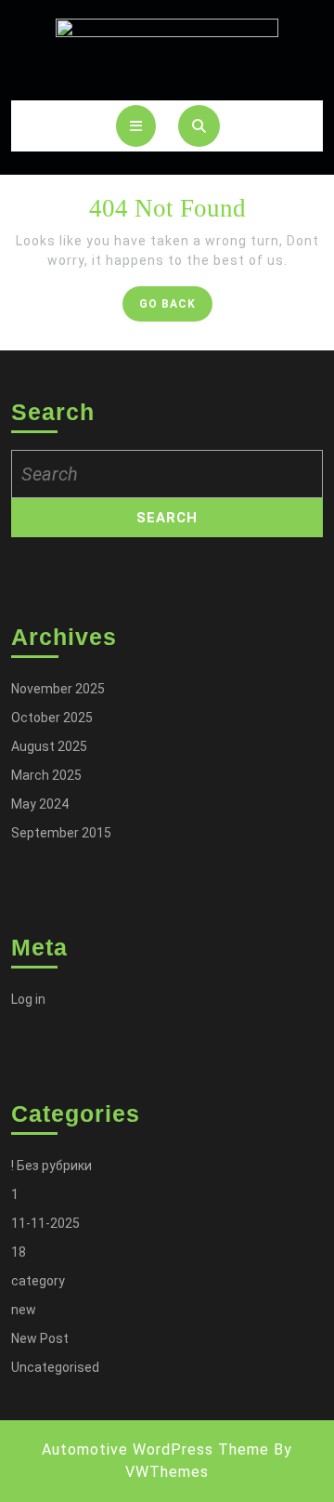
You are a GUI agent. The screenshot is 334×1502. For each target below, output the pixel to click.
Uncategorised (55, 1367)
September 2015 (61, 832)
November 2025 (58, 688)
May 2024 (40, 804)
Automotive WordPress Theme (155, 1449)
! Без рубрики (51, 1165)
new (23, 1309)
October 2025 (52, 717)
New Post (40, 1338)
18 (18, 1252)
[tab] (136, 126)
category (38, 1280)
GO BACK (175, 308)
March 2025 (46, 775)
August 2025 (49, 746)
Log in (28, 999)
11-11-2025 (45, 1223)
